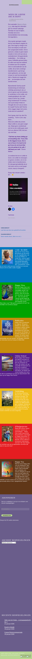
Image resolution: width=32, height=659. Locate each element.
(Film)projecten (21, 426)
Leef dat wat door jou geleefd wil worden (13, 229)
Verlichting (19, 391)
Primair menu (30, 2)
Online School (20, 356)
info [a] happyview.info (25, 655)
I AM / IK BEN (21, 250)
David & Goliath (9, 627)
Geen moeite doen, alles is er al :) (11, 235)
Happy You (19, 462)
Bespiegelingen (14, 5)
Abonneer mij (7, 515)
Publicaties (19, 320)
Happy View (20, 285)
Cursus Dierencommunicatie (13, 632)
